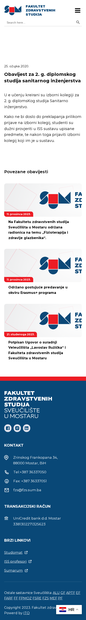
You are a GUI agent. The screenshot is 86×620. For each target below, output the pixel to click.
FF (16, 598)
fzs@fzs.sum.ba (27, 490)
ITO (26, 613)
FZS (45, 598)
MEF (53, 598)
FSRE (37, 598)
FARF (8, 598)
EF (78, 593)
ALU (56, 593)
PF (60, 598)
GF (63, 593)
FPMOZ (25, 598)
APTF (70, 593)
